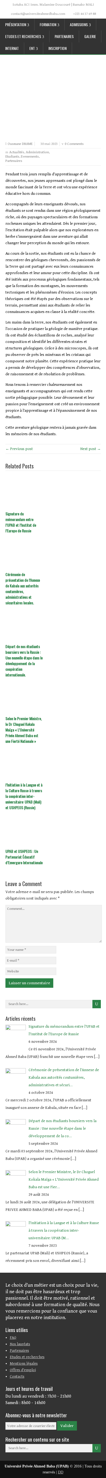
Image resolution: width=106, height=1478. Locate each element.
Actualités (16, 152)
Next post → (90, 449)
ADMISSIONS (79, 24)
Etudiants (12, 156)
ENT (32, 48)
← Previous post (19, 449)
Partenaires (64, 36)
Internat (12, 48)
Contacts (17, 1376)
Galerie (90, 36)
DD (60, 1472)
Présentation (15, 24)
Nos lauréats (20, 1344)
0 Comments (74, 144)
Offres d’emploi (23, 1370)
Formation (48, 24)
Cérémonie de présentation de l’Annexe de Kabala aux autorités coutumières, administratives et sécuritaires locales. (22, 588)
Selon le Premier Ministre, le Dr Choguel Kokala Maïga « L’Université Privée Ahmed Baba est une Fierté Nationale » (23, 730)
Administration (37, 152)
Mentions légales (24, 1363)
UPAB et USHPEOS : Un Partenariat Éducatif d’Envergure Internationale (24, 856)
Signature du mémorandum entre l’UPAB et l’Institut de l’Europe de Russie (20, 522)
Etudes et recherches (23, 36)
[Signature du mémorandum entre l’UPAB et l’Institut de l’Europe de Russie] (53, 492)
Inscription (57, 48)
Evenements (30, 156)
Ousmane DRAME (20, 144)
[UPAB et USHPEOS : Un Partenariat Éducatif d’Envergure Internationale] (53, 829)
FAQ (13, 1338)
